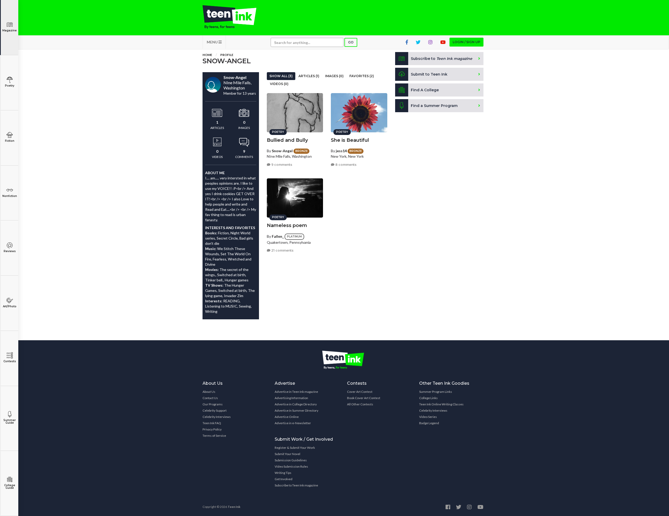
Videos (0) (279, 84)
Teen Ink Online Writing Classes (441, 404)
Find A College (425, 90)
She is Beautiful (350, 140)
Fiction (9, 141)
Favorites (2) (361, 76)
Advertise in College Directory (296, 404)
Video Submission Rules (291, 466)
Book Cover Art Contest (363, 398)
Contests (9, 361)
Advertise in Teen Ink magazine (296, 392)
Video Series (428, 417)
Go (351, 42)
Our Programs (213, 404)
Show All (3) (281, 76)
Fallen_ (278, 236)
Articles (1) (308, 76)
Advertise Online (287, 417)
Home (207, 55)
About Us (209, 392)
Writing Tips (283, 473)
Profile (226, 55)
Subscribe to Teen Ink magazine (296, 485)
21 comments (281, 250)
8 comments (345, 165)
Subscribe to (441, 58)
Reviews (10, 251)
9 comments (281, 165)
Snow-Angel (282, 151)
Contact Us (210, 398)
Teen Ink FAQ (212, 423)
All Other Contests (360, 404)
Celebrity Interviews (217, 417)
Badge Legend (429, 423)
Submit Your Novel (287, 454)
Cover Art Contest (359, 392)
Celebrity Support (215, 410)
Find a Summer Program (434, 105)
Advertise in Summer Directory (296, 410)
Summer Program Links (435, 392)
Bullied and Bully (287, 140)
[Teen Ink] (235, 17)
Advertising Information (291, 398)
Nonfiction (9, 196)
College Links (428, 398)
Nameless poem (287, 225)
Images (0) (334, 76)
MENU (212, 42)
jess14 (341, 151)
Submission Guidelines (291, 460)
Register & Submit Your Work (295, 448)
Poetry (9, 85)
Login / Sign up (466, 42)
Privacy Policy (212, 429)
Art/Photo (9, 306)
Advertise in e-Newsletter (293, 423)
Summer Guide (9, 421)
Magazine (9, 30)
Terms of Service (214, 436)
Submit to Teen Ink (429, 74)
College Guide (9, 487)
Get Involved (283, 479)
